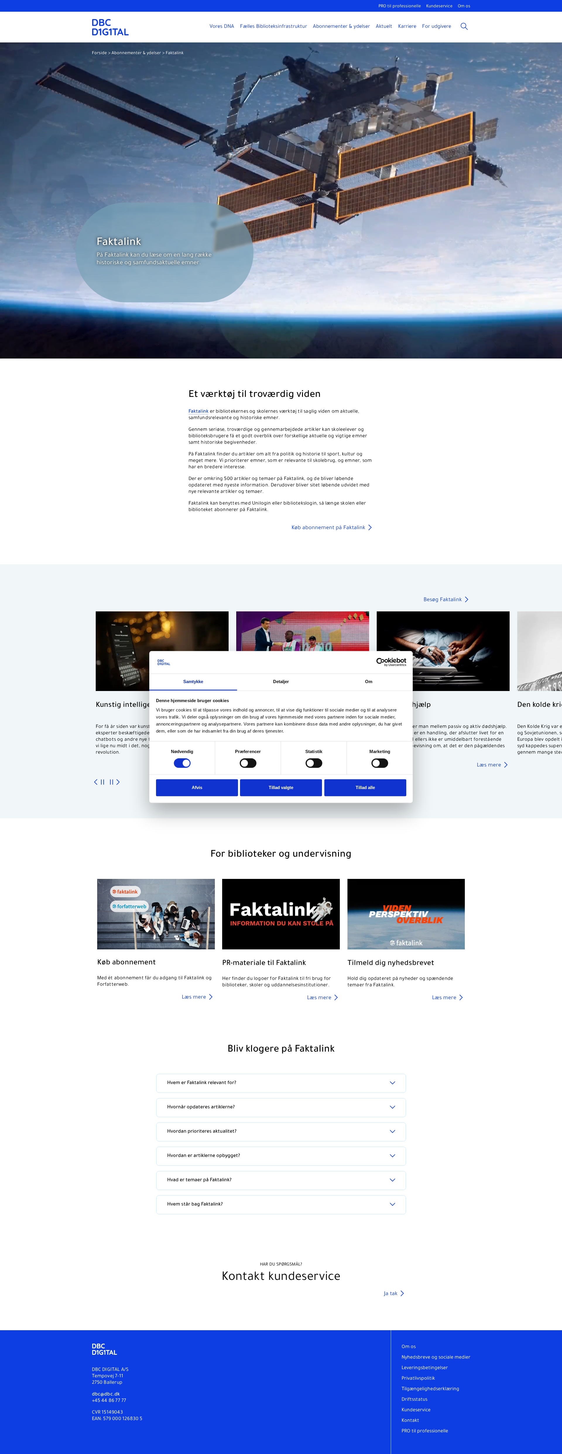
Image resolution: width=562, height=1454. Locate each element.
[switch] (248, 763)
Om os (464, 6)
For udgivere (436, 27)
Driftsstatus (414, 1399)
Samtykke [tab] (193, 681)
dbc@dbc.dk (106, 1394)
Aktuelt (384, 27)
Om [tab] (368, 681)
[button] (551, 53)
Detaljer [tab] (281, 681)
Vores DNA (222, 27)
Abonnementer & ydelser (341, 27)
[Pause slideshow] (102, 782)
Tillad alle (365, 787)
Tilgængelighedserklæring (430, 1389)
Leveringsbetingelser (425, 1368)
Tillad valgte (281, 787)
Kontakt (410, 1421)
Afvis (197, 787)
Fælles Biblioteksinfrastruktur (273, 27)
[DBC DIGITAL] (110, 27)
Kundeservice (439, 6)
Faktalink (199, 411)
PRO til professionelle (399, 6)
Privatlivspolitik (418, 1378)
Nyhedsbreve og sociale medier (436, 1357)
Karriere (407, 27)
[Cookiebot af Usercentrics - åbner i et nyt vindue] (380, 662)
